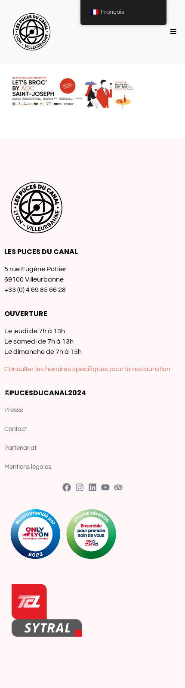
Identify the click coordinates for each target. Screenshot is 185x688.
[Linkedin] (92, 487)
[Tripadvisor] (118, 487)
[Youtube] (105, 487)
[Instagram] (79, 487)
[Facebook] (66, 487)
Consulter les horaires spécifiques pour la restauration (87, 369)
